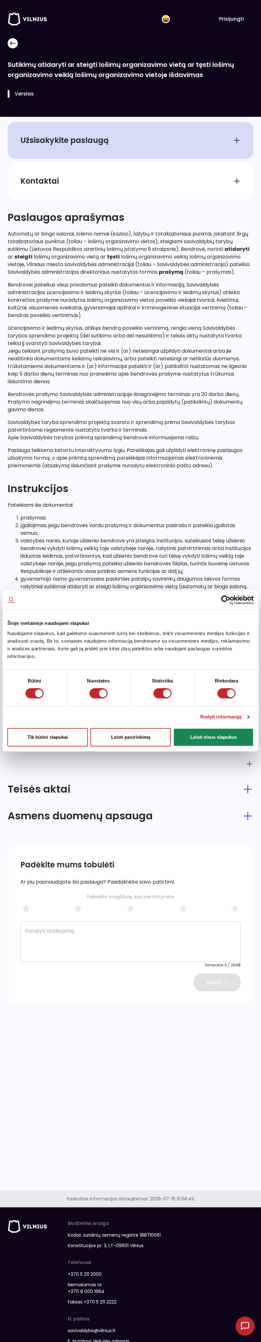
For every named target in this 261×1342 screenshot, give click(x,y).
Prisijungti (231, 19)
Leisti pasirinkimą (130, 737)
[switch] (98, 693)
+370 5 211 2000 (85, 1274)
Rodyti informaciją (221, 716)
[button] (130, 764)
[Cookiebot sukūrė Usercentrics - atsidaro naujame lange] (226, 600)
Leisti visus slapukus (213, 737)
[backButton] (13, 43)
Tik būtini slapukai (47, 737)
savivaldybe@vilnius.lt (92, 1330)
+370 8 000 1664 (86, 1291)
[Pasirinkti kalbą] (166, 19)
